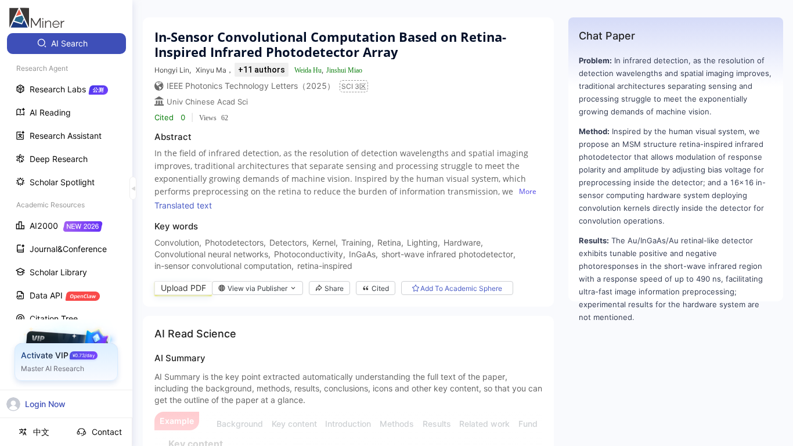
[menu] (66, 215)
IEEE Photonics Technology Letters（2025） (251, 86)
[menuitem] (66, 43)
